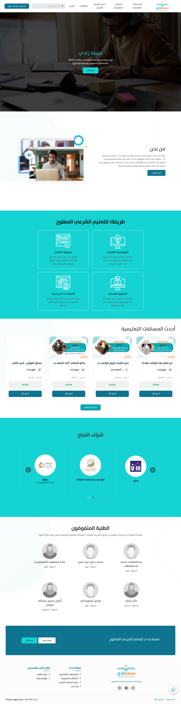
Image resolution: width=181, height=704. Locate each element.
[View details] (155, 368)
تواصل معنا (41, 678)
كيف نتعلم (42, 674)
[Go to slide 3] (88, 497)
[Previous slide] (153, 470)
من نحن (74, 686)
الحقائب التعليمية (69, 678)
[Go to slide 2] (90, 497)
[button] (173, 689)
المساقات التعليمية (68, 674)
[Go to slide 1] (92, 497)
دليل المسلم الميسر (68, 682)
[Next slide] (28, 470)
